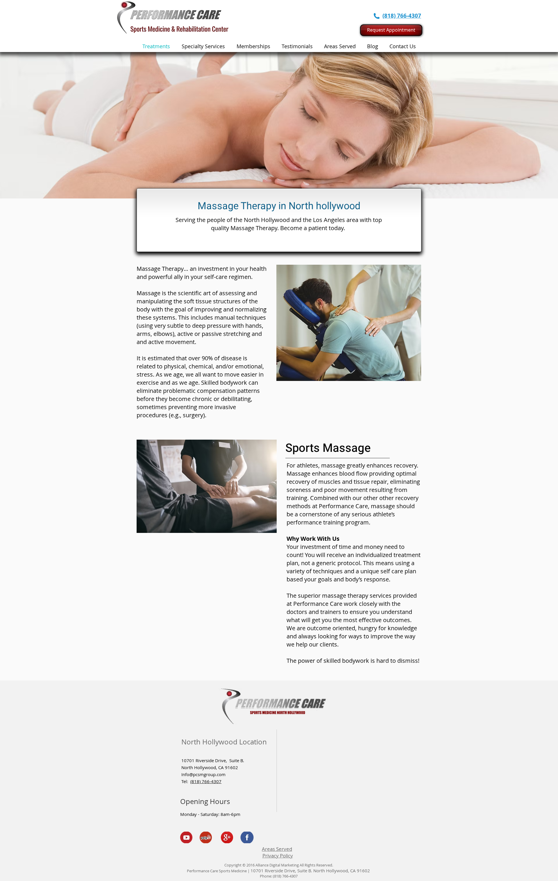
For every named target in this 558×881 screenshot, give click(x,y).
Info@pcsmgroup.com (203, 774)
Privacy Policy (277, 855)
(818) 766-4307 (205, 781)
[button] (203, 46)
